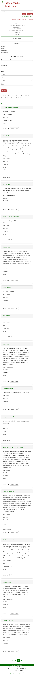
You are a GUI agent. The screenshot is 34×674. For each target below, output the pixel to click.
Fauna (3, 46)
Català (14, 19)
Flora (3, 48)
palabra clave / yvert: (7, 59)
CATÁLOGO (17, 29)
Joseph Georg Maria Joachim (11, 216)
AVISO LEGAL (17, 665)
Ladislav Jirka (6, 184)
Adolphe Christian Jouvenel (10, 417)
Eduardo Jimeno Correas (9, 136)
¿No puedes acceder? (27, 16)
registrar (30, 14)
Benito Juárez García (8, 540)
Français (30, 19)
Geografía (4, 50)
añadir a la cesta (14, 128)
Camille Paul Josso (8, 388)
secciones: (4, 65)
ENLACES (17, 32)
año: (2, 78)
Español (24, 19)
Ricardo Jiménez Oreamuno (10, 107)
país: (2, 71)
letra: (2, 84)
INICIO (17, 23)
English (19, 19)
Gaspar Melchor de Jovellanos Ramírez (13, 447)
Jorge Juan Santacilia (8, 491)
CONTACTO (17, 34)
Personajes (4, 52)
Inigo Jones (6, 344)
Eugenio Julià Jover (8, 620)
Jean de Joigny (7, 287)
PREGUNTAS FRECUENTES (17, 30)
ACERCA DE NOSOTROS (17, 25)
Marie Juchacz (7, 582)
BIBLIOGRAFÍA (17, 27)
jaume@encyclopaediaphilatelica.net (17, 673)
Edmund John (6, 247)
